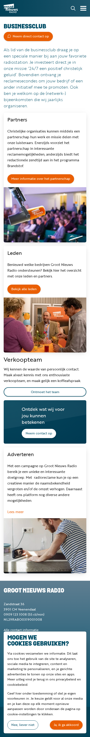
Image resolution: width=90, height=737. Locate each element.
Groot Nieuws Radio (11, 8)
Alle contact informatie (21, 629)
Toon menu (83, 8)
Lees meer (15, 511)
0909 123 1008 (15, 614)
